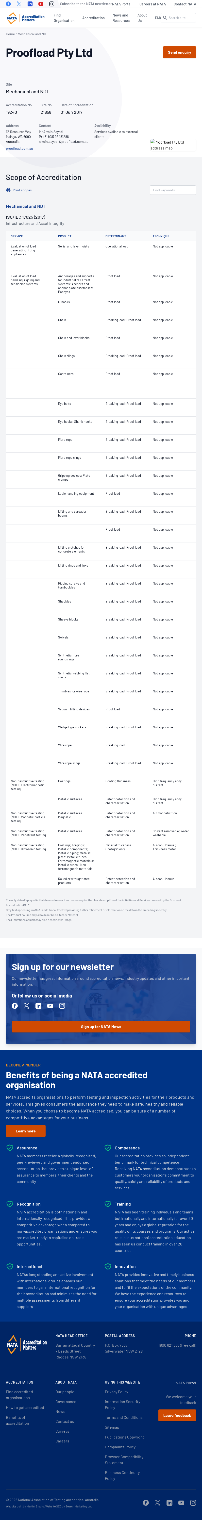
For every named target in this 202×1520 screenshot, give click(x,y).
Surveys (62, 1431)
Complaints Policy (120, 1446)
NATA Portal (122, 4)
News (60, 1411)
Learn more (26, 1130)
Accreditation (93, 18)
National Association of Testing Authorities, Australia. (59, 1500)
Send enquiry (179, 52)
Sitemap (112, 1427)
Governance (65, 1401)
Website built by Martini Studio (25, 1506)
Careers (62, 1440)
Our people (64, 1391)
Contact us (64, 1421)
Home (10, 34)
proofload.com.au (19, 148)
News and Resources (121, 18)
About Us (142, 18)
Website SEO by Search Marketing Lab (68, 1506)
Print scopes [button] (22, 190)
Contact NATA (185, 4)
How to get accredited (25, 1407)
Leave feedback (177, 1415)
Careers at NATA (152, 4)
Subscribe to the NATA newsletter (86, 4)
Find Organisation (64, 18)
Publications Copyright (124, 1437)
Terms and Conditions (124, 1417)
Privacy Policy (116, 1391)
